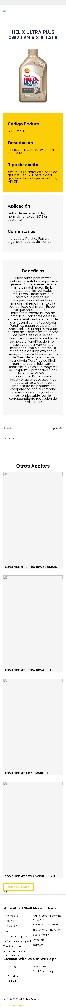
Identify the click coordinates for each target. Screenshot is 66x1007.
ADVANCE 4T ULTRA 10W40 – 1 (27, 670)
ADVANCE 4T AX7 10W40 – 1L (26, 773)
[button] (35, 13)
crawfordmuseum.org (13, 1005)
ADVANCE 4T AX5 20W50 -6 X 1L (30, 876)
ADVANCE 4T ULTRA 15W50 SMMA (30, 567)
